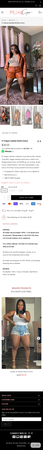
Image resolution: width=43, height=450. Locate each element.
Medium (12, 190)
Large (20, 190)
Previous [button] (2, 338)
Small (4, 190)
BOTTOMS (12, 20)
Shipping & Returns (10, 224)
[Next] (40, 141)
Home (4, 20)
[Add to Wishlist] (4, 366)
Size (8, 187)
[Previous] (38, 141)
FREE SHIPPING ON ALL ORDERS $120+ (21, 2)
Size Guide (12, 187)
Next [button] (38, 338)
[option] (15, 116)
